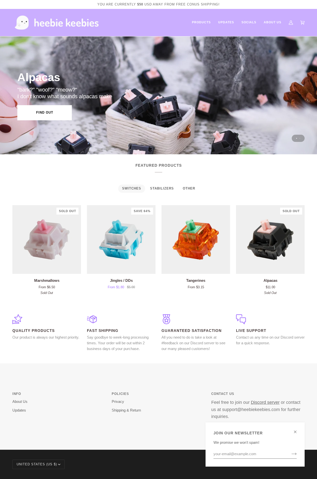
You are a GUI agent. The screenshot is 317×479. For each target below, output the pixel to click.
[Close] (297, 429)
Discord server (265, 402)
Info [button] (16, 394)
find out (44, 112)
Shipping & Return (126, 410)
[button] (201, 22)
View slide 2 (299, 138)
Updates (19, 410)
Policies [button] (120, 394)
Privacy (118, 402)
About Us (19, 402)
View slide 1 (296, 138)
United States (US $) (37, 464)
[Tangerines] (195, 239)
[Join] (290, 454)
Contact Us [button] (222, 394)
